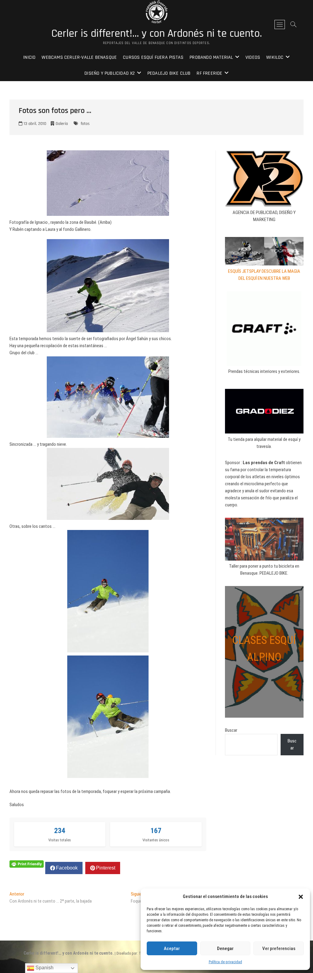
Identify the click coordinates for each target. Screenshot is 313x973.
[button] (301, 897)
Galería (62, 123)
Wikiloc (274, 57)
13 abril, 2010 (34, 123)
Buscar (231, 730)
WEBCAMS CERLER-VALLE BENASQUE (79, 57)
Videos (252, 57)
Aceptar (172, 948)
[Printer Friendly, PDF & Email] (26, 863)
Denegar (225, 948)
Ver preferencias (278, 948)
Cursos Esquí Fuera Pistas (153, 57)
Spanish (43, 967)
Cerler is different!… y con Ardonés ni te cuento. (156, 33)
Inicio (29, 57)
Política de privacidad (225, 962)
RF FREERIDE (209, 73)
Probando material (211, 57)
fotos (85, 123)
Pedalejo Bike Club (169, 73)
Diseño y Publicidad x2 (109, 73)
